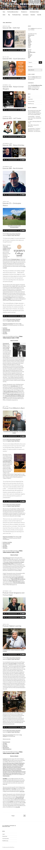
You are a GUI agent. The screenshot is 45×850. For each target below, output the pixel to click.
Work (29, 57)
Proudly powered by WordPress (8, 847)
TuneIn (12, 235)
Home (4, 11)
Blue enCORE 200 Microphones (11, 391)
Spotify (9, 235)
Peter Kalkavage (6, 329)
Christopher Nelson (15, 259)
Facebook (9, 337)
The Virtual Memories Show (22, 4)
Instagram (30, 41)
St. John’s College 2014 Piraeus (16, 577)
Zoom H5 (5, 392)
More (18, 235)
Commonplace (25, 14)
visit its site (22, 791)
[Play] (4, 50)
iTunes (20, 336)
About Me (39, 14)
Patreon (4, 298)
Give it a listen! (9, 297)
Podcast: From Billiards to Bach (14, 408)
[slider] (23, 50)
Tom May (5, 332)
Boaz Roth (5, 333)
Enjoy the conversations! (8, 734)
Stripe (37, 89)
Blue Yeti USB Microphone (19, 581)
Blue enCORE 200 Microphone (14, 394)
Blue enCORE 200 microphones (18, 579)
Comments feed (31, 101)
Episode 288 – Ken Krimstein (13, 168)
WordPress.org (31, 103)
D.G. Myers (5, 547)
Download (18, 233)
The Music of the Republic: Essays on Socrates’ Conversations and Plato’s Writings (13, 766)
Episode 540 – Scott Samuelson (14, 59)
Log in (29, 96)
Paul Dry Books (6, 775)
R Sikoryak (5, 746)
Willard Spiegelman (7, 749)
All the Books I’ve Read (34, 11)
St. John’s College (7, 460)
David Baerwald (14, 385)
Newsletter (33, 14)
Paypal (9, 298)
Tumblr (12, 337)
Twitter (4, 337)
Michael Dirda (6, 747)
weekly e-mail (34, 76)
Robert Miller (30, 125)
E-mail (29, 46)
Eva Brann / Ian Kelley (7, 542)
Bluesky (29, 40)
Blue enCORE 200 (20, 797)
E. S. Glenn (30, 121)
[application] (14, 50)
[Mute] (20, 50)
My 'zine (29, 50)
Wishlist (29, 56)
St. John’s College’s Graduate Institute (7, 248)
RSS (16, 235)
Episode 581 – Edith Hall (11, 28)
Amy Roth (18, 807)
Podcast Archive (31, 35)
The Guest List (24, 11)
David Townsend (6, 330)
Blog (9, 14)
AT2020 (11, 801)
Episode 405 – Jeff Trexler (12, 118)
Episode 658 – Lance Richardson (34, 131)
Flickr (29, 53)
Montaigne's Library (31, 52)
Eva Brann (5, 327)
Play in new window (11, 233)
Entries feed (30, 99)
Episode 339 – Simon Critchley (13, 145)
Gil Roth (32, 28)
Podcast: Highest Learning (12, 626)
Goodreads (30, 54)
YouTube (29, 44)
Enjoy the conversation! (8, 323)
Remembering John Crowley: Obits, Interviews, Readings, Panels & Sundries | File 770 (34, 112)
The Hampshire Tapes (16, 14)
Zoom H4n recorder (13, 580)
